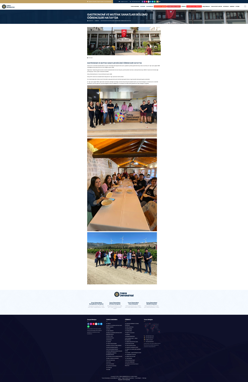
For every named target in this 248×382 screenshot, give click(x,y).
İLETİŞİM (237, 6)
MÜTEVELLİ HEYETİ (110, 338)
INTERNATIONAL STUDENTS (173, 6)
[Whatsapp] (155, 2)
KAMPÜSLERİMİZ (129, 328)
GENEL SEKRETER (110, 330)
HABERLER (232, 6)
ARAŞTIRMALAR (206, 6)
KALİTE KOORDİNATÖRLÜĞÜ (112, 347)
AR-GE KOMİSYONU (111, 360)
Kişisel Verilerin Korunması (128, 378)
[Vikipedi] (149, 2)
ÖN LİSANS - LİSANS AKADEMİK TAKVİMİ (133, 352)
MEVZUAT (109, 362)
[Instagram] (144, 2)
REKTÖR (108, 328)
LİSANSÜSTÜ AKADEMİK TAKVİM (132, 347)
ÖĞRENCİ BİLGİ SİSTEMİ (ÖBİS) (132, 341)
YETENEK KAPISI (129, 330)
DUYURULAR (226, 6)
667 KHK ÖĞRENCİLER (130, 362)
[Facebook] (142, 2)
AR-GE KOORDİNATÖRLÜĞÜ (112, 349)
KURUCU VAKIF (110, 336)
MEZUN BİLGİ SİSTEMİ (130, 343)
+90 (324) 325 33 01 (150, 337)
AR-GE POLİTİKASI (110, 363)
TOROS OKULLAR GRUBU (112, 343)
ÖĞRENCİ (183, 6)
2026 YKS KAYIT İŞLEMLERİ (160, 6)
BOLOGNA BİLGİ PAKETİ (130, 360)
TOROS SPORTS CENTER (216, 6)
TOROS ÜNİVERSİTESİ (123, 376)
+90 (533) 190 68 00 (150, 341)
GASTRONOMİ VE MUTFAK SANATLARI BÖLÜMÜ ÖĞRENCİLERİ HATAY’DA (116, 20)
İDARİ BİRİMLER (149, 6)
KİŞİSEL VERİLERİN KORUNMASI (113, 358)
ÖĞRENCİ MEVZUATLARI (130, 356)
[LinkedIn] (151, 2)
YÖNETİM (109, 341)
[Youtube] (147, 2)
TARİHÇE (109, 323)
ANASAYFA (90, 20)
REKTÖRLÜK (109, 339)
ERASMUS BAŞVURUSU (130, 336)
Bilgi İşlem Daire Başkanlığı (124, 379)
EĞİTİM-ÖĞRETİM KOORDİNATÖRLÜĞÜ (114, 351)
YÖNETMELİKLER (129, 358)
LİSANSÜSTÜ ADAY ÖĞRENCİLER (194, 6)
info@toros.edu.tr (124, 1)
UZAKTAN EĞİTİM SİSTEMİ (131, 345)
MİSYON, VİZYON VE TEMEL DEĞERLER (114, 345)
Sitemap (144, 378)
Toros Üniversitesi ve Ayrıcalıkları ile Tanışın (111, 378)
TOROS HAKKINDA (135, 6)
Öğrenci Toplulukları (130, 332)
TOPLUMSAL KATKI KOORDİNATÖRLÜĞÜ (114, 356)
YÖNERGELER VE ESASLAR (131, 354)
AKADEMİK (142, 6)
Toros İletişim (138, 378)
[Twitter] (153, 2)
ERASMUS (128, 334)
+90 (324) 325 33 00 (136, 1)
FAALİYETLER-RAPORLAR (111, 365)
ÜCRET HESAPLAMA (129, 327)
